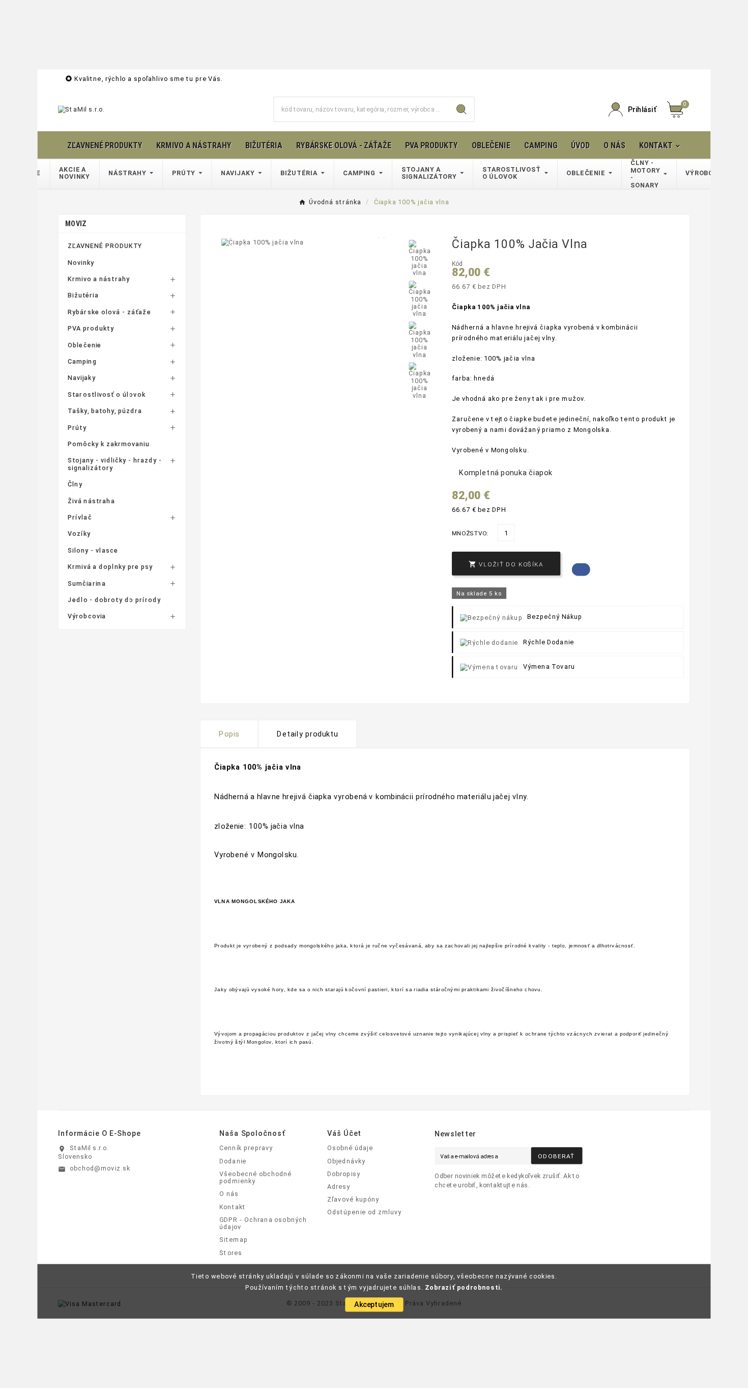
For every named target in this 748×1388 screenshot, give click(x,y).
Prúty (77, 427)
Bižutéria (83, 295)
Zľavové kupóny (353, 1199)
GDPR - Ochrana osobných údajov (263, 1223)
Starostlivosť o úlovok (107, 394)
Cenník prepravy (246, 1148)
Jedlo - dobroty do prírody (114, 600)
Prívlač (80, 517)
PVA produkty (91, 328)
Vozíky (79, 533)
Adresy (339, 1186)
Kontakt (232, 1206)
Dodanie (232, 1160)
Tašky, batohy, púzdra (105, 411)
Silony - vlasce (93, 550)
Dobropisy (344, 1173)
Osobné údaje (350, 1148)
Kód (457, 263)
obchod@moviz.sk (100, 1168)
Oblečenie (85, 344)
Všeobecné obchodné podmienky (255, 1177)
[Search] (461, 109)
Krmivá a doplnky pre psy (110, 566)
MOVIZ (75, 224)
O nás (229, 1194)
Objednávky (346, 1160)
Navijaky (82, 378)
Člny (75, 484)
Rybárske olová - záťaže (109, 311)
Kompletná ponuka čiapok (506, 472)
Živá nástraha (91, 500)
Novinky (81, 262)
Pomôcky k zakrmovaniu (109, 444)
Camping (82, 361)
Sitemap (233, 1239)
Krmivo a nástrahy (99, 279)
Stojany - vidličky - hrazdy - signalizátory (115, 464)
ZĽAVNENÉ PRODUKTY (105, 246)
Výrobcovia (87, 616)
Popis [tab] (229, 733)
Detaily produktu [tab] (307, 733)
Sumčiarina (87, 583)
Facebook (581, 569)
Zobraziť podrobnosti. (464, 1287)
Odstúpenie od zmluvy (364, 1212)
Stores (230, 1252)
